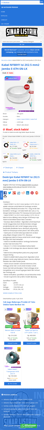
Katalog (4, 16)
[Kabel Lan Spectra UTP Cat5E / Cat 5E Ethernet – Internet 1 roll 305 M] (31, 318)
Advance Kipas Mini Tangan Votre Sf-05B (18, 399)
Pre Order (13, 384)
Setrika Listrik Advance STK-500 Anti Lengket (19, 406)
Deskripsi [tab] (9, 167)
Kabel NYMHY (25, 119)
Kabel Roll (33, 119)
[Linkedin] (28, 194)
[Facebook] (5, 194)
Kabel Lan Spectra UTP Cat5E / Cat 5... (31, 331)
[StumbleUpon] (37, 194)
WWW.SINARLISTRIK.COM (12, 293)
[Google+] (14, 194)
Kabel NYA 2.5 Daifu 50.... (14, 143)
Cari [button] (22, 44)
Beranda (4, 60)
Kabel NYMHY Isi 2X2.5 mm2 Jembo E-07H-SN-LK (20, 67)
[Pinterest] (32, 194)
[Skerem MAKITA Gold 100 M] (12, 318)
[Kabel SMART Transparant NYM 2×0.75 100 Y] (12, 357)
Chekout (4, 20)
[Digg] (19, 194)
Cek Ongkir (5, 24)
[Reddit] (23, 194)
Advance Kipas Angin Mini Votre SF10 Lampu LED (21, 403)
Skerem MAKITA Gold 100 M (12, 331)
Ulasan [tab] (21, 167)
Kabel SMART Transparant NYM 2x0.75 (12, 371)
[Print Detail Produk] (5, 197)
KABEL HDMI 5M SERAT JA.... (35, 155)
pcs (41, 2)
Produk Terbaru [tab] (11, 172)
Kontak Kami (22, 54)
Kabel (9, 60)
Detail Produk (12, 343)
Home (3, 12)
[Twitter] (10, 194)
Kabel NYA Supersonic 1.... (34, 143)
